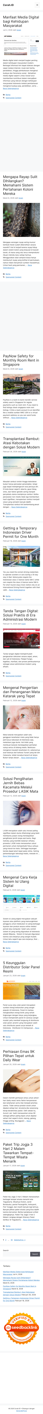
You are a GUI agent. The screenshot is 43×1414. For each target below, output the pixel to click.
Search (6, 1250)
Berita (8, 95)
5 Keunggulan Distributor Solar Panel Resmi (21, 967)
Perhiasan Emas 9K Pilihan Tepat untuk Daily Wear (19, 1055)
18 (12, 1240)
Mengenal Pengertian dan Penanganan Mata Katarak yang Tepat (21, 691)
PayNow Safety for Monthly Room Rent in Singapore (21, 360)
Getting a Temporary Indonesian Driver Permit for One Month (20, 532)
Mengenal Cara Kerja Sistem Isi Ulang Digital (20, 881)
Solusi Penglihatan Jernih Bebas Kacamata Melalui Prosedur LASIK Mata (20, 785)
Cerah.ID (8, 5)
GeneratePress (21, 1411)
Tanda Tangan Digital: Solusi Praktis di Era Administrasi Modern (20, 615)
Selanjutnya (20, 1240)
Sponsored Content (13, 98)
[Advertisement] (21, 137)
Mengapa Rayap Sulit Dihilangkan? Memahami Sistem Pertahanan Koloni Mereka (20, 185)
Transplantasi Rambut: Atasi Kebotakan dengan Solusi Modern (21, 443)
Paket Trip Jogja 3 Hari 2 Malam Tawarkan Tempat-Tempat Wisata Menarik (18, 1152)
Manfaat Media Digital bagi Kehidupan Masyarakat (21, 21)
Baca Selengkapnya (11, 88)
